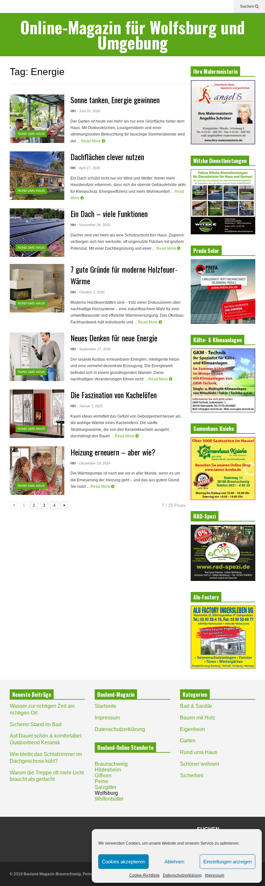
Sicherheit (191, 775)
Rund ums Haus (31, 134)
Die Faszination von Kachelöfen (113, 394)
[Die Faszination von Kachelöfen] (37, 413)
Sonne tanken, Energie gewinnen (115, 99)
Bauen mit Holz (197, 717)
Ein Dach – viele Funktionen (109, 213)
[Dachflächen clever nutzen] (37, 175)
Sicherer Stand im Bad (35, 724)
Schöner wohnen (199, 764)
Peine (101, 781)
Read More (91, 141)
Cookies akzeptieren (123, 861)
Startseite (105, 706)
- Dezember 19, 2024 (93, 463)
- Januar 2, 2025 (90, 406)
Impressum (214, 875)
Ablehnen (174, 861)
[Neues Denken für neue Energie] (37, 357)
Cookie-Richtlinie (144, 875)
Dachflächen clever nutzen (107, 156)
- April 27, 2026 (88, 168)
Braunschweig (111, 764)
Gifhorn (103, 775)
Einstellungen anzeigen (227, 861)
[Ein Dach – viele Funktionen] (37, 232)
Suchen (247, 6)
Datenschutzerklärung (182, 875)
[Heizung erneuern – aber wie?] (37, 470)
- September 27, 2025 (94, 349)
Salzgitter (105, 787)
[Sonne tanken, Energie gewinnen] (37, 118)
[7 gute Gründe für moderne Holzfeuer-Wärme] (37, 288)
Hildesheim (108, 769)
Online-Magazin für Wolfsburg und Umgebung (132, 34)
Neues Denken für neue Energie (113, 338)
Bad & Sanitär (196, 706)
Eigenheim (192, 729)
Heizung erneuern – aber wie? (112, 452)
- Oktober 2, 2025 (91, 292)
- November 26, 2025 (93, 225)
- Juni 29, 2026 (88, 111)
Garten (188, 740)
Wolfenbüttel (109, 799)
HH (73, 111)
